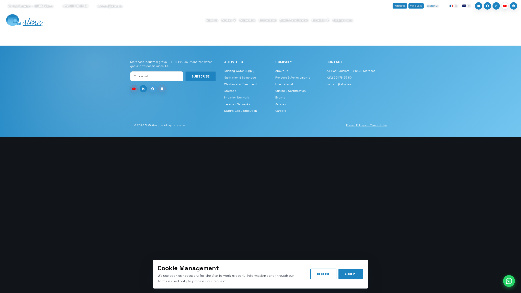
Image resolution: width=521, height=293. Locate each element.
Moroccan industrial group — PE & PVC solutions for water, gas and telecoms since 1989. (171, 64)
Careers (280, 111)
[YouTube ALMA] (134, 88)
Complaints (416, 5)
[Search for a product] (514, 20)
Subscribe (201, 76)
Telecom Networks (237, 104)
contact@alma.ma (338, 84)
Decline (323, 274)
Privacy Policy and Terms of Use (366, 125)
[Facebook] (487, 6)
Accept (351, 274)
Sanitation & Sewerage (240, 77)
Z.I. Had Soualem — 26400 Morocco (350, 71)
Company (283, 62)
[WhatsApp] (513, 6)
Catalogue (399, 5)
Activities (233, 62)
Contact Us (433, 5)
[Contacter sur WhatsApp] (509, 281)
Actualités (320, 20)
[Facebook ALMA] (152, 88)
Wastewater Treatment (240, 84)
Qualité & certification (294, 20)
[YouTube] (505, 6)
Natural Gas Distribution (240, 111)
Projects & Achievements (292, 77)
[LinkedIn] (496, 6)
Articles (280, 104)
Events (280, 97)
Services (228, 20)
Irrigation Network (236, 97)
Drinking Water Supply (239, 71)
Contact (334, 62)
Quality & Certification (290, 91)
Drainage (230, 91)
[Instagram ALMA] (162, 88)
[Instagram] (478, 6)
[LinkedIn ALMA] (143, 88)
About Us (212, 20)
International (267, 20)
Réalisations (247, 20)
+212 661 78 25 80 (339, 77)
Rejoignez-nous (343, 20)
